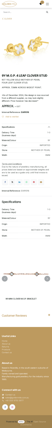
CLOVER (8, 19)
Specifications (8, 127)
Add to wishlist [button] (12, 116)
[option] (26, 278)
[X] (12, 182)
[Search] (47, 12)
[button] (5, 278)
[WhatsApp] (27, 182)
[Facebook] (5, 182)
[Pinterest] (34, 182)
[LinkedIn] (19, 182)
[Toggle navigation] (47, 4)
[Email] (41, 182)
